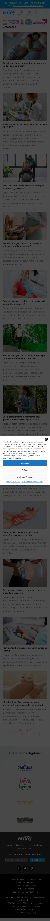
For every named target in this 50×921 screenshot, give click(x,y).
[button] (46, 439)
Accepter (25, 463)
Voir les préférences (25, 477)
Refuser (25, 470)
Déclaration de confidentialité (32, 482)
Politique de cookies (13, 482)
